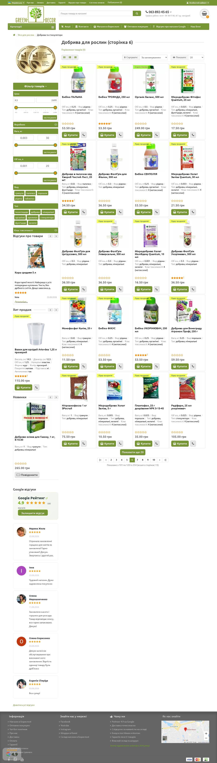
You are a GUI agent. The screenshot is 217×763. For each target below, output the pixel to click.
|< (100, 459)
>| (165, 459)
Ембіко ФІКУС (106, 328)
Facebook (65, 721)
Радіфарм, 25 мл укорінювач (181, 407)
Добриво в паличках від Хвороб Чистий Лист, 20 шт (77, 176)
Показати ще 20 (133, 452)
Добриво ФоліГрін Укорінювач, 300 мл (183, 253)
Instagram (66, 729)
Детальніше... (21, 301)
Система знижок (97, 2)
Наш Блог (196, 26)
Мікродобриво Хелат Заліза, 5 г (111, 407)
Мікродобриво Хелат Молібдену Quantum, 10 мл (149, 254)
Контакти (84, 26)
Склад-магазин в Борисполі (75, 736)
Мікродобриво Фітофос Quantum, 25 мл (186, 98)
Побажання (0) (115, 2)
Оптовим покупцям (137, 26)
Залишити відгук (32, 513)
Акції (67, 26)
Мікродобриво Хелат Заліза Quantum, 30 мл (185, 175)
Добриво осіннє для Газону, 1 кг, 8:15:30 (35, 438)
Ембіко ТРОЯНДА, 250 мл (114, 97)
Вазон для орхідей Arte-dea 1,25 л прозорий (36, 351)
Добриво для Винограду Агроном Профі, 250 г (186, 330)
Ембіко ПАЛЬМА (72, 97)
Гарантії (61, 2)
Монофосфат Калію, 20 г (77, 328)
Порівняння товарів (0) (73, 49)
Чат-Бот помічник (18, 729)
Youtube (65, 725)
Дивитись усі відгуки (23, 704)
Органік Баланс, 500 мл (149, 97)
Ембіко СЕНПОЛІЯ (146, 174)
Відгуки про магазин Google (171, 26)
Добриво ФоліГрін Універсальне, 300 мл (111, 253)
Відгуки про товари (77, 2)
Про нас (30, 2)
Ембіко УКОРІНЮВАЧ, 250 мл (151, 330)
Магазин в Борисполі (108, 26)
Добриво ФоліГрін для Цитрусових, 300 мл (76, 253)
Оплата (40, 2)
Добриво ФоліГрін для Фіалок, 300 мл (112, 175)
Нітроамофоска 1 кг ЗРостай (74, 407)
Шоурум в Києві (69, 733)
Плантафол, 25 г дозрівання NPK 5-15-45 (149, 407)
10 (154, 459)
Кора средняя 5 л (25, 272)
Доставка (51, 2)
